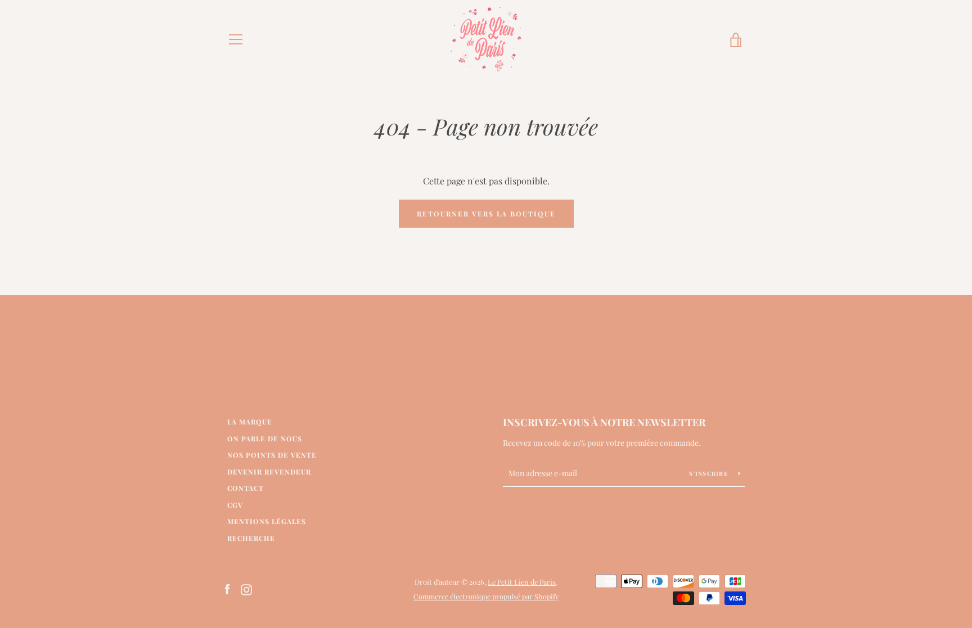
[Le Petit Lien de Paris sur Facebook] (227, 588)
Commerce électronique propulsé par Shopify (486, 596)
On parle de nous (264, 438)
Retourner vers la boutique (486, 213)
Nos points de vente (272, 454)
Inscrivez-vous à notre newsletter (604, 422)
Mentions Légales (266, 521)
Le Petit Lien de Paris (522, 581)
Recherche (251, 538)
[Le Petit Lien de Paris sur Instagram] (246, 588)
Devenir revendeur (269, 471)
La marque (249, 421)
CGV (235, 504)
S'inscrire (709, 473)
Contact (245, 488)
